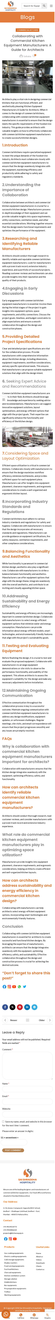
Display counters (10, 1263)
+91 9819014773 (10, 1227)
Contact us (40, 1269)
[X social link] (12, 1007)
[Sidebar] (3, 399)
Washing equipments (12, 1295)
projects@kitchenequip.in (13, 1233)
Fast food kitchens (11, 1269)
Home (38, 1253)
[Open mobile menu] (51, 6)
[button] (5, 1314)
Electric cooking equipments (15, 1256)
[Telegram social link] (34, 1007)
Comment (7, 1049)
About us (39, 1256)
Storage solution (10, 1279)
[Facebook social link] (5, 1007)
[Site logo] (10, 5)
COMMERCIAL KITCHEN (27, 30)
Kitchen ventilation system (14, 1276)
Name (5, 1083)
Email (5, 1096)
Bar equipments (10, 1285)
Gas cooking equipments (14, 1253)
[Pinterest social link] (20, 1007)
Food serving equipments (14, 1266)
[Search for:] (32, 5)
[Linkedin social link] (27, 1007)
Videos (39, 1260)
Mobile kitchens (10, 1282)
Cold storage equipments (14, 1259)
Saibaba (27, 56)
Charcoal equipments (12, 1272)
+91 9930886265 (10, 1230)
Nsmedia (36, 1310)
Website (6, 1108)
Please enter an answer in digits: (18, 1131)
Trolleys (7, 1292)
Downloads (40, 1263)
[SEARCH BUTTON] (44, 5)
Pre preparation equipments (15, 1288)
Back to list (27, 1020)
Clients (39, 1266)
